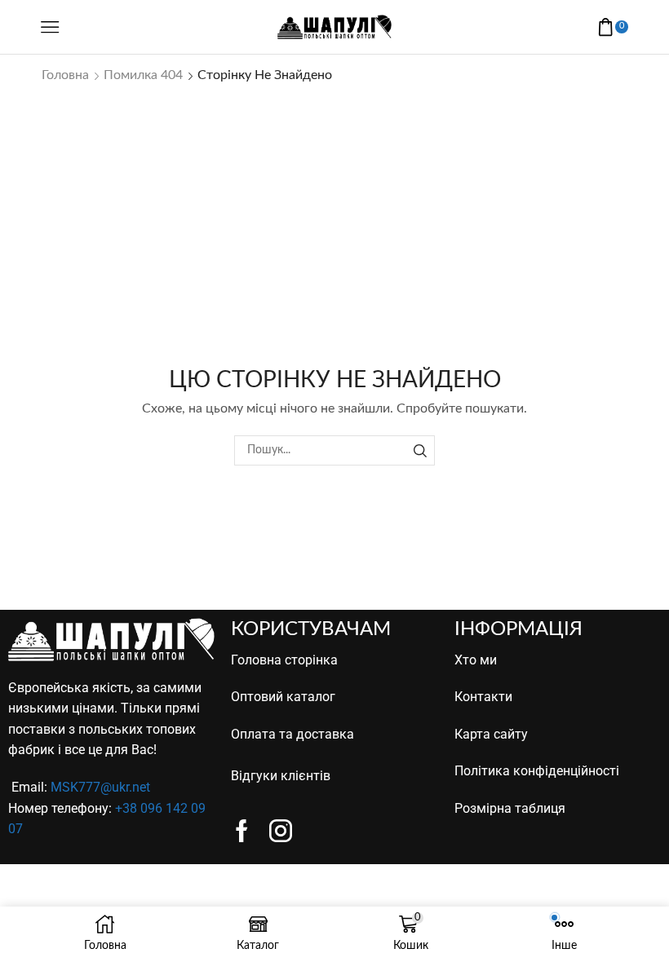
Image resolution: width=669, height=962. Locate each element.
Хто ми (475, 660)
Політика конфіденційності (536, 771)
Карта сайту (491, 734)
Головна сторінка (284, 660)
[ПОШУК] (420, 450)
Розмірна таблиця (509, 808)
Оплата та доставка (292, 734)
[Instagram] (280, 830)
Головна (65, 75)
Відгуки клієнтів (280, 775)
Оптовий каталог (283, 696)
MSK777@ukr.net (100, 787)
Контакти (483, 696)
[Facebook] (242, 830)
